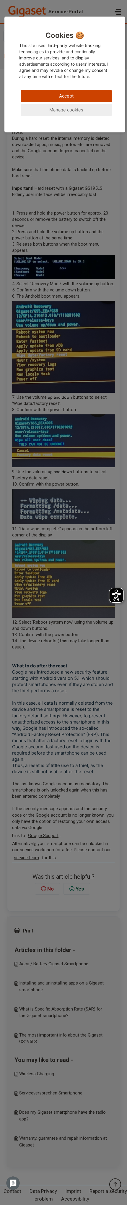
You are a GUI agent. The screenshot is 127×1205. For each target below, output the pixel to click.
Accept (66, 96)
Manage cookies (66, 110)
